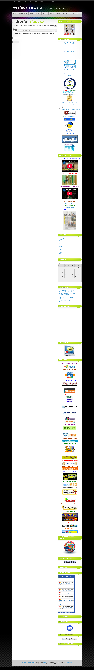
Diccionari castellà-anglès (64, 294)
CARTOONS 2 (16, 16)
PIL (45, 1)
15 (78, 272)
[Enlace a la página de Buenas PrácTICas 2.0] (69, 102)
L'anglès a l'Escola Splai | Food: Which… (66, 607)
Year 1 (14, 1)
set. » (73, 281)
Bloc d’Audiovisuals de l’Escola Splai (66, 290)
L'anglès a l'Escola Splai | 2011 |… (65, 593)
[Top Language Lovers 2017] (70, 55)
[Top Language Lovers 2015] (70, 75)
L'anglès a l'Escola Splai (27, 8)
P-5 (56, 1)
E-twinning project (63, 238)
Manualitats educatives (64, 296)
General (25, 30)
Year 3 (25, 1)
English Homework (33, 16)
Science (60, 246)
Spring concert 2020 (47, 16)
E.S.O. (23, 16)
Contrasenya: (15, 35)
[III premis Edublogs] (69, 134)
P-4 (53, 1)
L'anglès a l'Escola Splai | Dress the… (65, 583)
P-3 (49, 1)
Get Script (61, 612)
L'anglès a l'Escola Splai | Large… (65, 597)
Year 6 (41, 1)
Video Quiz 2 (66, 13)
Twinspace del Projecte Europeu (66, 299)
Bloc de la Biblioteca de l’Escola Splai (67, 293)
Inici (15, 13)
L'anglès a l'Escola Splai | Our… (64, 586)
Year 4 (30, 1)
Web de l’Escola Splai (63, 301)
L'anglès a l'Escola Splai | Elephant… (65, 604)
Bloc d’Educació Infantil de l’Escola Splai (67, 291)
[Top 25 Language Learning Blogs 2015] (70, 71)
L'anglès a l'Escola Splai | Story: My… (65, 590)
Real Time (66, 612)
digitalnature (69, 662)
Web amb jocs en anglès (64, 300)
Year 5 (35, 1)
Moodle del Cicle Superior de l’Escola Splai (68, 297)
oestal (21, 30)
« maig (59, 281)
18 (65, 274)
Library (45, 13)
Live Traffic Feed (66, 576)
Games (58, 13)
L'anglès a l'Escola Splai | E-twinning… (65, 600)
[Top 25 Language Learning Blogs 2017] (70, 46)
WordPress (46, 662)
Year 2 (19, 1)
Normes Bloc (23, 13)
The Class (75, 13)
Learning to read (35, 13)
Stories (52, 13)
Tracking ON (70, 612)
